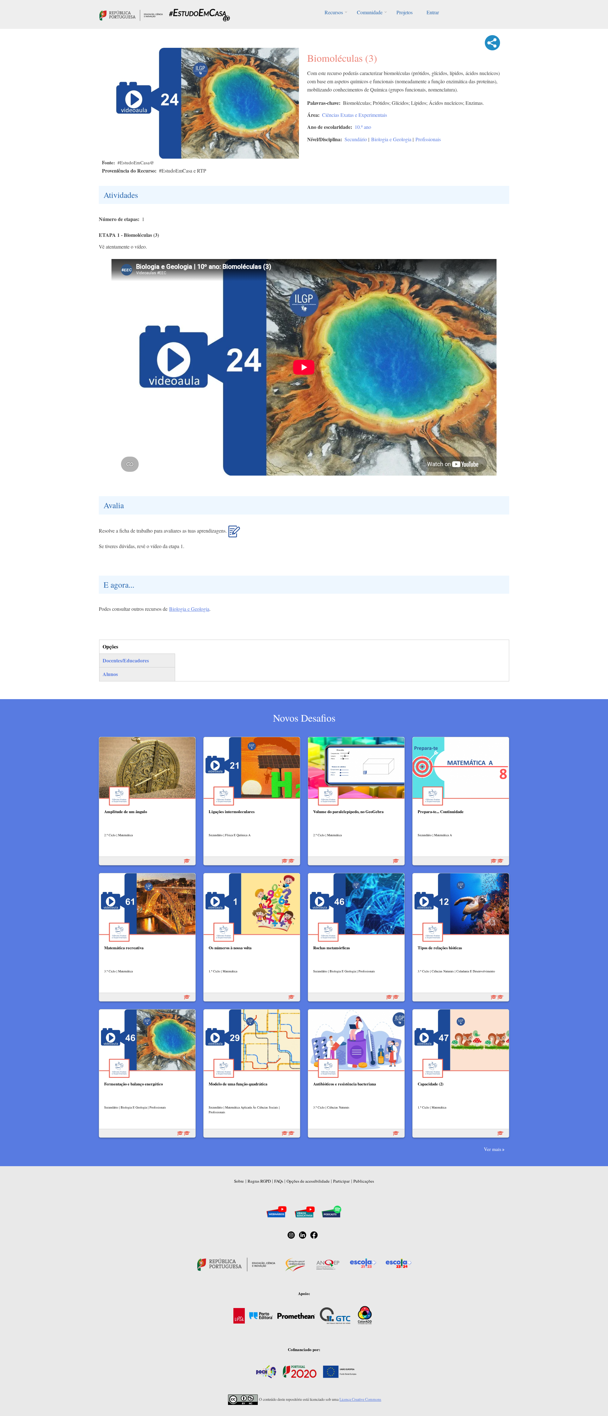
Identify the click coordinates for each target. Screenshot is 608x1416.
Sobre (239, 1181)
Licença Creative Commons (360, 1399)
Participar (341, 1181)
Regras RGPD (259, 1181)
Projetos (404, 12)
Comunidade (370, 12)
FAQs (278, 1181)
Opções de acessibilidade (308, 1181)
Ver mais (492, 1149)
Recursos (334, 12)
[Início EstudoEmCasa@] (131, 14)
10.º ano (363, 126)
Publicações (363, 1181)
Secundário (356, 139)
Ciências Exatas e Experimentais (354, 114)
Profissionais (428, 139)
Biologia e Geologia (391, 139)
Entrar (433, 12)
